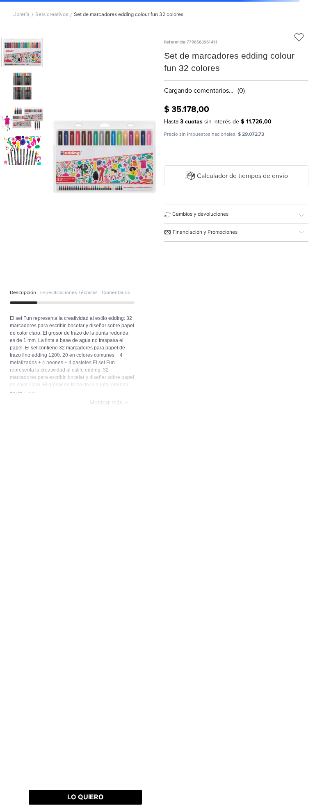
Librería (21, 14)
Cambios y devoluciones (200, 214)
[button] (236, 176)
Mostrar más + (108, 402)
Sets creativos (51, 14)
